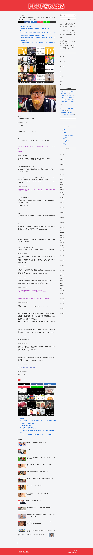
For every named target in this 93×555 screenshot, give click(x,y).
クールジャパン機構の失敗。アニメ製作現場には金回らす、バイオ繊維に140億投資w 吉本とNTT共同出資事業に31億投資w (68, 25)
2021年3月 (62, 316)
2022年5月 (62, 280)
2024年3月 (62, 225)
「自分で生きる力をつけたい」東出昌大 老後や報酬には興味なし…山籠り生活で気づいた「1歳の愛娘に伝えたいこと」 (67, 101)
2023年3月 (62, 255)
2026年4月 (62, 162)
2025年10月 (62, 177)
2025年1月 (62, 199)
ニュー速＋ (62, 79)
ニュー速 (61, 76)
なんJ (61, 74)
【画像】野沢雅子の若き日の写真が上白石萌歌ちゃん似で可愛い (32, 35)
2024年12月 (62, 202)
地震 (20, 30)
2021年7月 (62, 306)
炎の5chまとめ (64, 138)
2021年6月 (62, 308)
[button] (53, 22)
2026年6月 (62, 157)
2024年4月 (62, 222)
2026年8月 (62, 151)
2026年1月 (62, 169)
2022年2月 (62, 288)
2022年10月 (62, 268)
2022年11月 (62, 265)
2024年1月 (62, 230)
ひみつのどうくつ (65, 137)
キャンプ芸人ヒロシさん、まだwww (67, 30)
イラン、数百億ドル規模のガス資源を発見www (29, 429)
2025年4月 (62, 192)
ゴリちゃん (64, 132)
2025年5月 (62, 189)
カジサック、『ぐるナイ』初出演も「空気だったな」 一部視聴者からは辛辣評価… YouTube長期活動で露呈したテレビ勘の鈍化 (68, 35)
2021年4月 (62, 313)
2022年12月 (62, 263)
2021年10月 (62, 298)
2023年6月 (62, 247)
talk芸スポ (62, 66)
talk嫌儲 (61, 64)
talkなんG (62, 56)
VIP (60, 69)
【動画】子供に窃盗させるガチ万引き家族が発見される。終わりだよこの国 (34, 28)
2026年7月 (62, 154)
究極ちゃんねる (65, 141)
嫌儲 (61, 81)
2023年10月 (62, 237)
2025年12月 (62, 172)
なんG (61, 71)
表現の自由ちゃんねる (66, 144)
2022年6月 (62, 278)
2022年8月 (62, 273)
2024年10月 (62, 207)
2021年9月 (62, 300)
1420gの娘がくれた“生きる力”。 (26, 418)
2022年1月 (62, 290)
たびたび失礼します (65, 134)
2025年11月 (62, 174)
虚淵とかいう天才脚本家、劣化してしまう (28, 427)
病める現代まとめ (65, 140)
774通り (63, 129)
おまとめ (63, 122)
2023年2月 (62, 258)
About (75, 550)
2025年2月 (62, 197)
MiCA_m (70, 97)
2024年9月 (62, 210)
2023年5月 (62, 250)
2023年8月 (62, 242)
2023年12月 (62, 232)
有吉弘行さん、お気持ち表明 (25, 425)
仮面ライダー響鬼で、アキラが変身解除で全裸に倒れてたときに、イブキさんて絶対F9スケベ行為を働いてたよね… (68, 47)
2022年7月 (62, 275)
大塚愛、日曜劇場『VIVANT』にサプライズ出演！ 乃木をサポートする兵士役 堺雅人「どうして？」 (67, 41)
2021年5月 (62, 311)
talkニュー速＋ (63, 61)
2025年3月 (62, 194)
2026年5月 (62, 159)
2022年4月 (62, 283)
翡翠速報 (63, 143)
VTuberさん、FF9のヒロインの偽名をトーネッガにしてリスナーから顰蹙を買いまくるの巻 (67, 108)
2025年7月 (62, 184)
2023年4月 (62, 252)
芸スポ (61, 84)
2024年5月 (62, 220)
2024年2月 (62, 227)
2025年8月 (62, 182)
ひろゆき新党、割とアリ (24, 40)
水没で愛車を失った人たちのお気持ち (27, 423)
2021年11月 (62, 295)
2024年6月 (62, 217)
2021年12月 (62, 293)
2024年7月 (62, 215)
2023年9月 (62, 240)
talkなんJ (61, 58)
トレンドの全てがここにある (67, 135)
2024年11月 (62, 205)
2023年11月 (62, 235)
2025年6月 (62, 187)
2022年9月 (62, 270)
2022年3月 (62, 285)
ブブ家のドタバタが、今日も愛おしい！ (27, 26)
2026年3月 (62, 164)
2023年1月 (62, 260)
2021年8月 (62, 303)
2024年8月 (62, 212)
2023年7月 (62, 245)
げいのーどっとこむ (65, 130)
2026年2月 (62, 167)
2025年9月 (62, 179)
